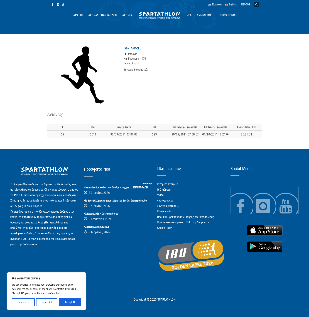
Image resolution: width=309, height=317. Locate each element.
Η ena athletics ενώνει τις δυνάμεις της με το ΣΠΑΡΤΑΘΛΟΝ (116, 187)
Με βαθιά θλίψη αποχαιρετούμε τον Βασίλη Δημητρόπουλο (115, 200)
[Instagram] (58, 4)
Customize (23, 302)
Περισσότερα (147, 184)
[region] (46, 291)
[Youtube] (63, 4)
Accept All (70, 302)
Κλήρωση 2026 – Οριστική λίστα (101, 213)
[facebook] (52, 4)
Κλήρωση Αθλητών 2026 (96, 226)
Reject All (47, 302)
